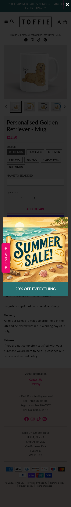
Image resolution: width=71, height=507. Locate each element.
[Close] (67, 4)
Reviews (6, 258)
